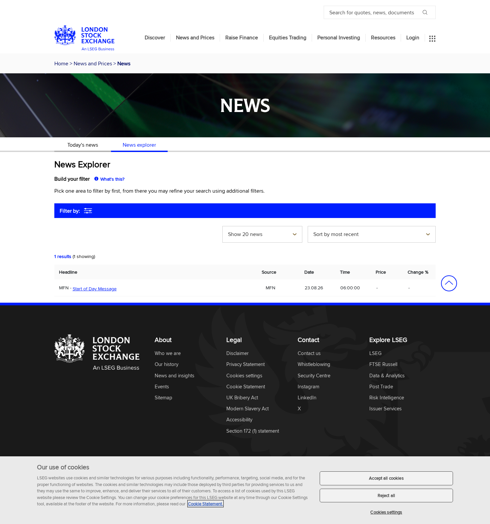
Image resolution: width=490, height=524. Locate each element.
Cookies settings (386, 512)
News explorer (139, 144)
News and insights (174, 376)
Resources (383, 37)
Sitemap (163, 398)
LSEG (375, 353)
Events (162, 387)
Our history (166, 364)
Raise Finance (241, 37)
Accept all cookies (386, 478)
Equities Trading (287, 37)
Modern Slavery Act (247, 409)
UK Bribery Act (242, 398)
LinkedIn (307, 398)
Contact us (309, 353)
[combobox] (262, 235)
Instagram (308, 387)
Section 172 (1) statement (252, 431)
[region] (245, 490)
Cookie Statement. (205, 504)
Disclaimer (237, 353)
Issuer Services (385, 409)
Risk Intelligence (386, 398)
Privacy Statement (245, 364)
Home (62, 63)
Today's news (82, 144)
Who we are (168, 353)
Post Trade (381, 387)
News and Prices (195, 37)
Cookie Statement (245, 387)
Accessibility (239, 420)
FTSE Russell (383, 364)
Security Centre (314, 376)
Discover (155, 37)
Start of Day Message (95, 288)
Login (412, 37)
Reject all (386, 495)
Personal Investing (338, 37)
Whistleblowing (314, 364)
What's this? (112, 179)
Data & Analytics (387, 376)
